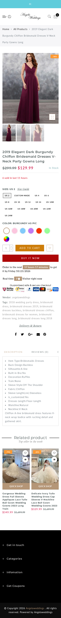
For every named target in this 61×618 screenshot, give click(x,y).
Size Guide (23, 189)
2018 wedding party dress (24, 302)
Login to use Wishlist (50, 248)
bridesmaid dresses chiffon (38, 310)
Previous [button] (8, 90)
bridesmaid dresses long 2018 (35, 318)
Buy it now (30, 258)
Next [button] (48, 90)
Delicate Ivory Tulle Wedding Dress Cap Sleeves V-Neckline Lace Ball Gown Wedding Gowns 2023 (44, 499)
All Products (20, 29)
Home (5, 29)
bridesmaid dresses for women (20, 314)
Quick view (25, 459)
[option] (30, 88)
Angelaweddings (43, 612)
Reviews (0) (40, 352)
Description (13, 352)
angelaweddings (21, 297)
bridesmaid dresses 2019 (24, 306)
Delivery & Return (30, 325)
